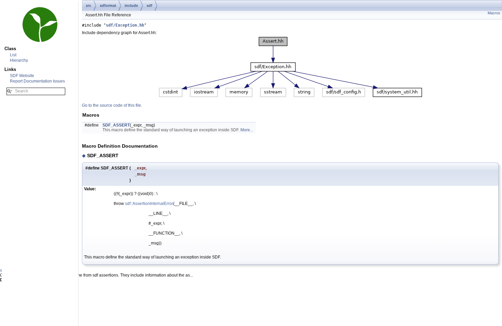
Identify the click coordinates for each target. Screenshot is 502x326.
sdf (149, 5)
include (131, 5)
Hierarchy (19, 60)
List (13, 55)
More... (246, 130)
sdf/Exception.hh (125, 25)
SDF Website (22, 75)
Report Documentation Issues (37, 81)
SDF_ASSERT (116, 125)
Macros (494, 13)
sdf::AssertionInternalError (149, 203)
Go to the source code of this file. (112, 105)
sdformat (108, 5)
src (88, 5)
